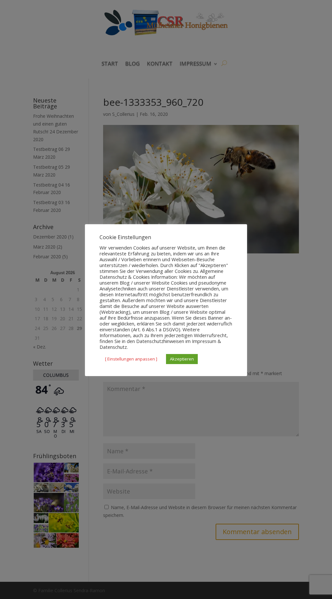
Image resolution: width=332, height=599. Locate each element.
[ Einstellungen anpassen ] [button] (131, 359)
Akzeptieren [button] (182, 359)
